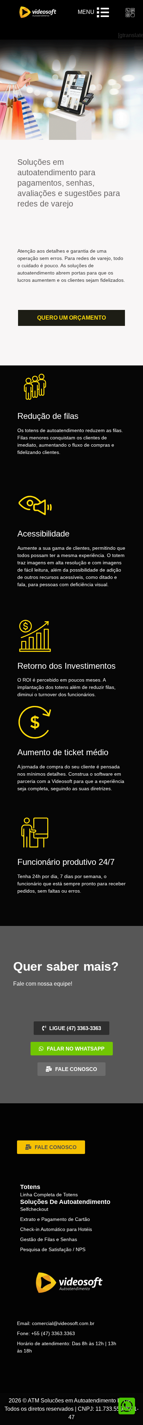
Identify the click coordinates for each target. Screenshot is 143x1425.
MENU (86, 12)
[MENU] (103, 12)
